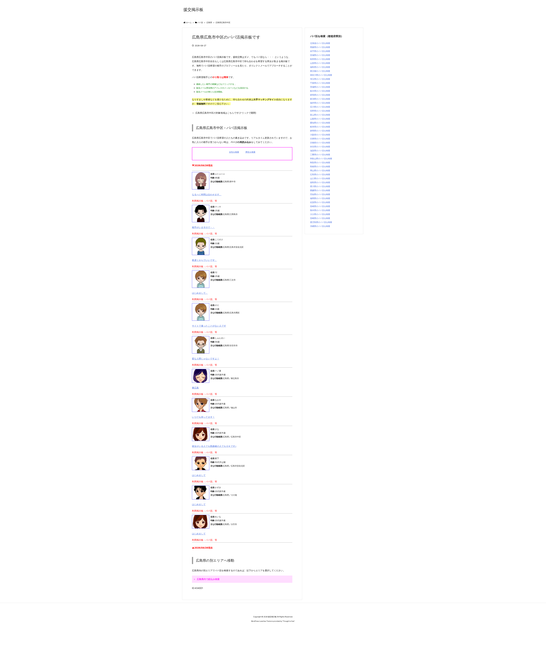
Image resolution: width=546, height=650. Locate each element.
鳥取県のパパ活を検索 (320, 162)
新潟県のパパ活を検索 (320, 99)
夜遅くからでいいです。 (204, 260)
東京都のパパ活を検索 (320, 71)
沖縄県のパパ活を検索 (320, 226)
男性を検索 (250, 152)
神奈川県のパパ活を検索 (321, 75)
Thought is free (288, 621)
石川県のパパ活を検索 (320, 107)
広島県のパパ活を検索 (320, 174)
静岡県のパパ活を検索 (320, 130)
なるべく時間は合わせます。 (207, 194)
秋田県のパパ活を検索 (320, 59)
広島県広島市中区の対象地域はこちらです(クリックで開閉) (225, 112)
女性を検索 (234, 152)
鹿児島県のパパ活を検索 (321, 222)
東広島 (195, 387)
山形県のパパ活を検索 (320, 63)
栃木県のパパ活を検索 (320, 91)
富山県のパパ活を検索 (320, 115)
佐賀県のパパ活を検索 (320, 202)
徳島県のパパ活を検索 (320, 182)
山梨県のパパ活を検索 (320, 118)
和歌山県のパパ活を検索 (321, 158)
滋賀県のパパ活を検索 (320, 150)
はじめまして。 (200, 293)
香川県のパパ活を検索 (320, 186)
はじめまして (199, 475)
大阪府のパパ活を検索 (320, 134)
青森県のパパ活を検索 (320, 47)
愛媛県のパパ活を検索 (320, 190)
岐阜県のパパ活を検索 (320, 126)
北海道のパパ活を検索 (320, 43)
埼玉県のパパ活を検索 (320, 79)
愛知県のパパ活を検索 (320, 122)
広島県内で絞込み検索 (208, 579)
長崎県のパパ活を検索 (320, 206)
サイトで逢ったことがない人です (209, 325)
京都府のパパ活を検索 (320, 142)
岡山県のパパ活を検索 (320, 170)
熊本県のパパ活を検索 (320, 210)
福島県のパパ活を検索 (320, 67)
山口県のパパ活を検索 (320, 178)
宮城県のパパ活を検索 (320, 55)
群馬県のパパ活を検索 (320, 95)
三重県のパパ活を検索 (320, 154)
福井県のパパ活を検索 (320, 103)
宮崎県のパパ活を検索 (320, 218)
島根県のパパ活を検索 (320, 166)
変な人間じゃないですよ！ (205, 358)
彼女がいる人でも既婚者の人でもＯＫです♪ (214, 446)
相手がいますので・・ (203, 227)
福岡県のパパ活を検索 (320, 198)
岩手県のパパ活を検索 (320, 51)
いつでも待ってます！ (203, 417)
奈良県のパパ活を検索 (320, 146)
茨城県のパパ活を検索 (320, 87)
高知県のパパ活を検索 (320, 194)
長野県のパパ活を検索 (320, 111)
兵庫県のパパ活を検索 (320, 138)
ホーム (189, 22)
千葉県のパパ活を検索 (320, 83)
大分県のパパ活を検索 (320, 214)
